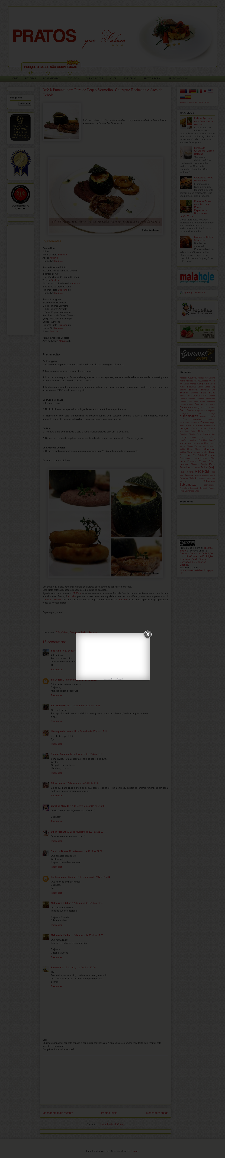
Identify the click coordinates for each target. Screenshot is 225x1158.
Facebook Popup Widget (113, 679)
